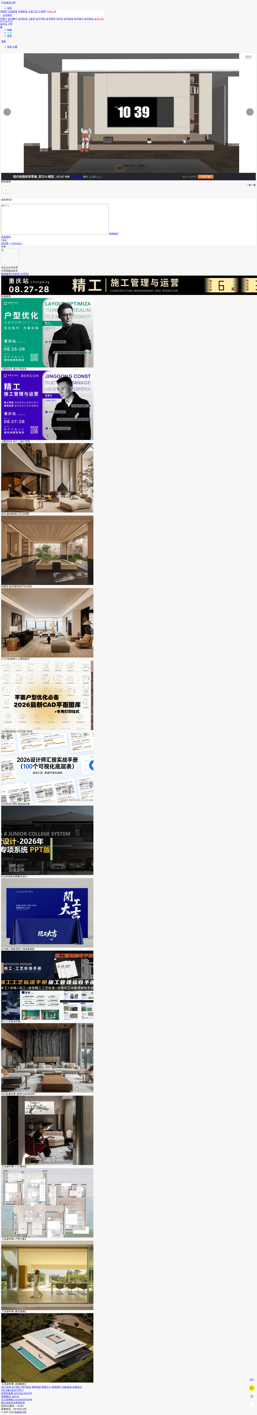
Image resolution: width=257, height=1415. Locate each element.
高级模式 (114, 233)
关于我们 (16, 1387)
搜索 (3, 41)
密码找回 (36, 1387)
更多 (9, 36)
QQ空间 (24, 274)
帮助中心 (46, 1387)
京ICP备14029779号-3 (12, 1390)
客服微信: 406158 (10, 1396)
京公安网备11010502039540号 (16, 1399)
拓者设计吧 (20, 1412)
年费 (9, 32)
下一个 (240, 112)
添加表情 (6, 237)
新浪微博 (6, 274)
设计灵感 (6, 1387)
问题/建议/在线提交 (72, 1387)
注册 (14, 47)
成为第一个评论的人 (12, 243)
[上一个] (38, 112)
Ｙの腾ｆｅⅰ (95, 176)
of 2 (248, 57)
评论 (4, 240)
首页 (9, 8)
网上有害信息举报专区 (13, 1402)
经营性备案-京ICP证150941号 (16, 1393)
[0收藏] (252, 1396)
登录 (9, 47)
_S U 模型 (76, 176)
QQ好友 (15, 274)
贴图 (9, 29)
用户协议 (26, 1387)
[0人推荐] (252, 1388)
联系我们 (56, 1387)
